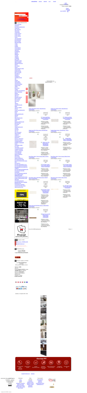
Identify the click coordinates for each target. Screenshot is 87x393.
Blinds (16, 106)
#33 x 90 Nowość (18, 132)
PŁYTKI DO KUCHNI (19, 159)
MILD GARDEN (18, 62)
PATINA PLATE (18, 71)
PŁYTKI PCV (17, 163)
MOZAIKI (17, 179)
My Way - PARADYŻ (19, 138)
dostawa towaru (30, 382)
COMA (16, 43)
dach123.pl (40, 382)
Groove (16, 37)
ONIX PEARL (17, 69)
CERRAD (17, 134)
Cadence (16, 89)
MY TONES (17, 65)
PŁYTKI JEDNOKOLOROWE (21, 173)
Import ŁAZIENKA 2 (19, 158)
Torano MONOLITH (19, 127)
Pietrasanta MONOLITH (19, 121)
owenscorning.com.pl (40, 383)
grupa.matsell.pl (40, 379)
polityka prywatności (20, 385)
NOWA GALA (17, 136)
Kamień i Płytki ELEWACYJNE (21, 178)
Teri (15, 102)
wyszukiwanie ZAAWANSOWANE (21, 19)
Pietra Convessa (18, 98)
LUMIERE (17, 58)
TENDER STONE (18, 77)
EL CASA (17, 146)
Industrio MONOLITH (19, 114)
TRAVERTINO (18, 82)
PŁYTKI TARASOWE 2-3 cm (21, 164)
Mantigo (16, 93)
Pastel (16, 120)
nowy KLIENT (63, 11)
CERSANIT (17, 28)
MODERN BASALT (19, 63)
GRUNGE (17, 50)
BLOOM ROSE (18, 40)
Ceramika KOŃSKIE (19, 149)
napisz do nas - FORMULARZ (22, 241)
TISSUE (16, 80)
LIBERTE (17, 56)
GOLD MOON (18, 47)
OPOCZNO (17, 30)
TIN (15, 78)
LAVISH (16, 55)
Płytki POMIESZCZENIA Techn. (21, 177)
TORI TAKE (17, 81)
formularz (33, 373)
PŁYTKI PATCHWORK (19, 170)
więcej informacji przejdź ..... (22, 245)
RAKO (16, 143)
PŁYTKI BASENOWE (19, 180)
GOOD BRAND (18, 153)
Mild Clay (16, 95)
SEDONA (17, 75)
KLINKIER (17, 172)
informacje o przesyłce (20, 383)
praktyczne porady (20, 384)
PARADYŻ (17, 137)
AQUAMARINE (18, 38)
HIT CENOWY (18, 29)
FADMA (16, 46)
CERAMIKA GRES (18, 145)
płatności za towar (30, 383)
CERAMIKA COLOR (19, 147)
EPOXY (16, 108)
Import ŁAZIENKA (18, 154)
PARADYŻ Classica (19, 140)
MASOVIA (17, 94)
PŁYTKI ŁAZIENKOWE (20, 27)
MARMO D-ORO (18, 60)
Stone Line (17, 101)
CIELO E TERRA (18, 107)
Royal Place (17, 124)
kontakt (54, 1)
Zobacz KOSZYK (68, 9)
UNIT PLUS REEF (18, 84)
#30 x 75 (16, 130)
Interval (16, 116)
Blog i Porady (20, 387)
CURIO (16, 45)
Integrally (16, 115)
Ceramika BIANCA (18, 141)
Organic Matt (17, 119)
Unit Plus (16, 128)
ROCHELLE (17, 73)
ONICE (16, 67)
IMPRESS (17, 54)
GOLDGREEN (18, 49)
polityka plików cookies (20, 386)
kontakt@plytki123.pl (20, 243)
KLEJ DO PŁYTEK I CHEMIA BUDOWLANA (21, 183)
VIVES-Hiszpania (18, 151)
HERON (16, 53)
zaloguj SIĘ (68, 11)
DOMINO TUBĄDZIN (19, 142)
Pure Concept (17, 99)
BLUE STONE (18, 41)
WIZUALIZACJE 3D (19, 187)
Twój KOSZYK (66, 4)
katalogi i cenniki (30, 384)
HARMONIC (17, 51)
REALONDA (17, 156)
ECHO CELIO (17, 34)
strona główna (34, 1)
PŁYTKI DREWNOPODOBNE (21, 165)
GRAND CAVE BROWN (20, 90)
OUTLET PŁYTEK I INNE (20, 185)
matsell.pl (40, 380)
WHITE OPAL (17, 85)
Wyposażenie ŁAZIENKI (19, 184)
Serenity (16, 125)
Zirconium (17, 129)
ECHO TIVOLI (18, 36)
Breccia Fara (17, 88)
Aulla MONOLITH (18, 104)
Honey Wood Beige (18, 91)
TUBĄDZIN (17, 32)
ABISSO (16, 103)
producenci (30, 385)
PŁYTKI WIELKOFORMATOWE (21, 169)
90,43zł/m (46, 139)
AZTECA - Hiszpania (19, 150)
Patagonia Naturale (18, 97)
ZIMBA (16, 86)
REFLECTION (18, 123)
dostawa (40, 1)
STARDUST (17, 76)
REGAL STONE (18, 72)
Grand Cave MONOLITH (20, 110)
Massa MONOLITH (18, 117)
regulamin (30, 380)
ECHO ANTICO (18, 33)
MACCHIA (17, 59)
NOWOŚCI (17, 25)
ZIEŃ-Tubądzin (18, 133)
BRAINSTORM (18, 42)
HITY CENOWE (18, 24)
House (16, 112)
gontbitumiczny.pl (40, 384)
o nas (49, 1)
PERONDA (17, 155)
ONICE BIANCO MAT (19, 68)
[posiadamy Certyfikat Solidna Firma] (6, 373)
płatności (45, 1)
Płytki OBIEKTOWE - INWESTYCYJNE (19, 175)
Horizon (16, 111)
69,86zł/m (46, 186)
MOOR (16, 64)
